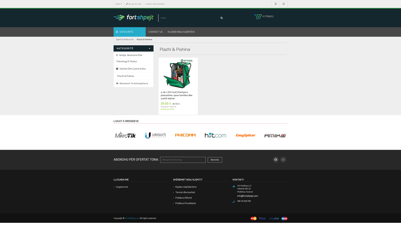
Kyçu (283, 4)
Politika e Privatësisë (185, 203)
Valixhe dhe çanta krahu (133, 69)
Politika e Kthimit (183, 198)
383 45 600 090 (135, 4)
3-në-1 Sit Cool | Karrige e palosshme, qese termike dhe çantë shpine (176, 95)
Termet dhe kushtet (185, 192)
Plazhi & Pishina (144, 39)
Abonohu (215, 160)
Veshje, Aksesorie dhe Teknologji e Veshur (129, 58)
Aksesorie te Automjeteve (134, 83)
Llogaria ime (275, 4)
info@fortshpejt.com (247, 196)
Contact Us (155, 32)
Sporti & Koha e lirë (124, 39)
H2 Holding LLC (132, 218)
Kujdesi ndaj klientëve (154, 4)
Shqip (117, 4)
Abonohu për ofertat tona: (136, 159)
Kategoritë (126, 32)
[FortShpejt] (134, 17)
